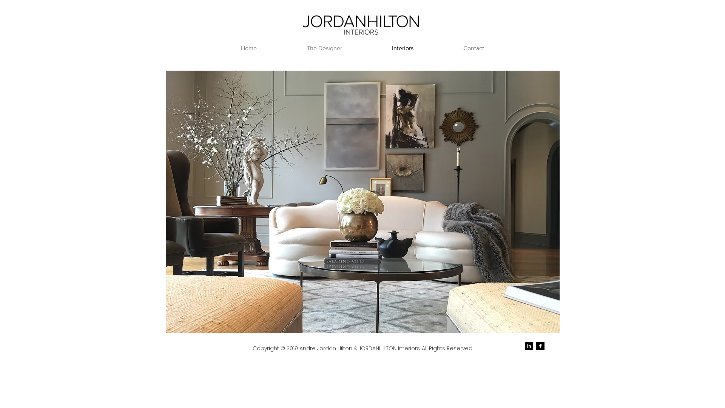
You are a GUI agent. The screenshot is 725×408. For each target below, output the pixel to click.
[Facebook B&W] (540, 346)
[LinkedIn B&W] (529, 346)
